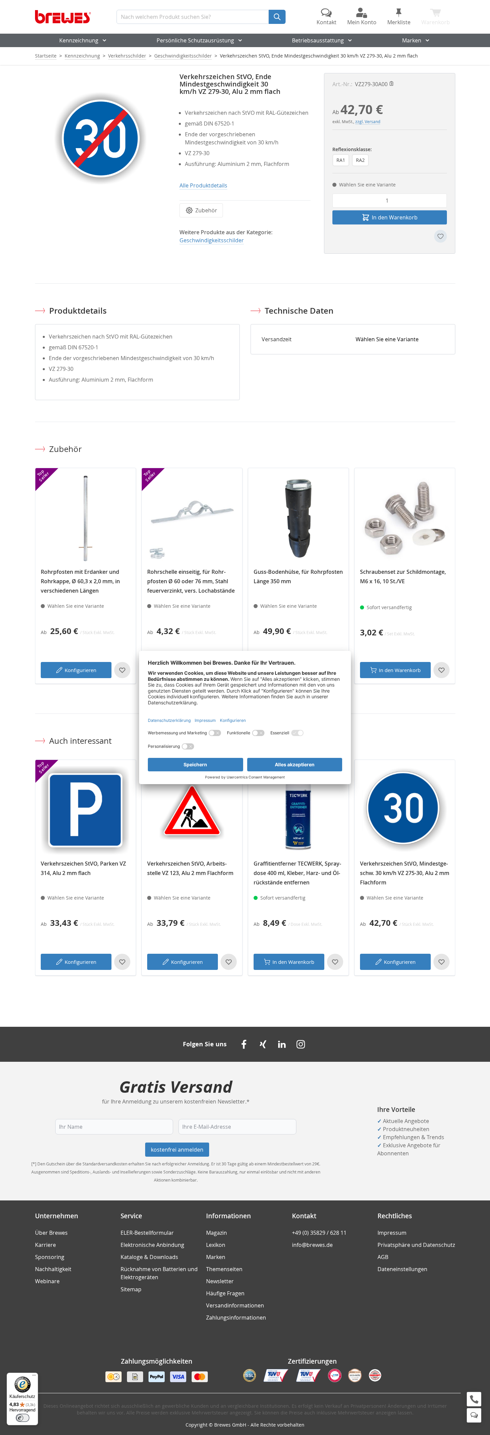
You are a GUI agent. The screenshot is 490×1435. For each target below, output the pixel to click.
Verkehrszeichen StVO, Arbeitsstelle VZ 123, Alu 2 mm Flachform (190, 868)
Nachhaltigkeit (53, 1269)
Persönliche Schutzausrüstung (195, 40)
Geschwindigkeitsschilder (183, 56)
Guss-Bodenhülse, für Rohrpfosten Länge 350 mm (298, 576)
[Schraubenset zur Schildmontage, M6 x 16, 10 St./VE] (405, 518)
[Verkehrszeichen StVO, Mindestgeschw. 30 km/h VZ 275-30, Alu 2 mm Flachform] (405, 810)
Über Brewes (51, 1232)
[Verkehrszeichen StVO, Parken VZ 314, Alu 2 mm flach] (85, 810)
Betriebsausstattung (318, 40)
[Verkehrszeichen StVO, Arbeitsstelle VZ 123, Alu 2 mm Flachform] (192, 810)
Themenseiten (224, 1269)
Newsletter (220, 1281)
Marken (411, 40)
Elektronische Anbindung (152, 1245)
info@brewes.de (312, 1245)
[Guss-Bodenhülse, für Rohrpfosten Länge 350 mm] (298, 518)
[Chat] (474, 1415)
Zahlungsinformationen (236, 1317)
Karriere (45, 1245)
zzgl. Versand (367, 121)
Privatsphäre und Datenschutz (416, 1245)
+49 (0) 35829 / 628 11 (319, 1232)
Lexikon (215, 1245)
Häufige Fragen (225, 1293)
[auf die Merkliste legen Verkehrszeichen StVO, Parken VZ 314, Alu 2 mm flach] (122, 962)
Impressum (392, 1232)
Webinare (47, 1281)
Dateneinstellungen (402, 1269)
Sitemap (131, 1289)
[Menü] (34, 1377)
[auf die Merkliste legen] (440, 236)
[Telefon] (474, 1399)
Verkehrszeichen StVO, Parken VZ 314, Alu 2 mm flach (83, 868)
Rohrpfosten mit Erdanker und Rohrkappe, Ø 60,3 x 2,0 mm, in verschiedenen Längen (80, 581)
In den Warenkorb (400, 670)
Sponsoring (49, 1257)
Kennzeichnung (78, 40)
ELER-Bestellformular (147, 1232)
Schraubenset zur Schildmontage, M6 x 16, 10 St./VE (403, 576)
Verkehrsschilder (127, 56)
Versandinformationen (235, 1305)
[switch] (22, 1418)
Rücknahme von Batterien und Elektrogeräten (159, 1273)
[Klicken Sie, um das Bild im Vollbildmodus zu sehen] (100, 138)
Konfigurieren (80, 670)
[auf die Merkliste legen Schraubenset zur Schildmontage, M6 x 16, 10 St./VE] (441, 670)
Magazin (216, 1232)
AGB (383, 1257)
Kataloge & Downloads (149, 1257)
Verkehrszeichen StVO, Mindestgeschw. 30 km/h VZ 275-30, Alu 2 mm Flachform (404, 873)
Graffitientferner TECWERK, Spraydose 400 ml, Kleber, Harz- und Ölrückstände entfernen (297, 873)
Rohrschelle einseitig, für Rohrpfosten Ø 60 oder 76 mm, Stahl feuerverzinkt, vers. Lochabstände (191, 581)
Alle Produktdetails (203, 185)
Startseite (46, 56)
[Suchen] (277, 17)
